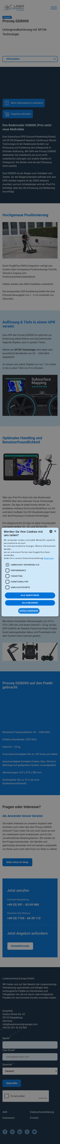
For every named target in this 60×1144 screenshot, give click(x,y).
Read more (49, 558)
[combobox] (50, 531)
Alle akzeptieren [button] (30, 595)
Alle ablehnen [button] (30, 602)
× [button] (55, 531)
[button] (30, 611)
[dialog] (30, 572)
